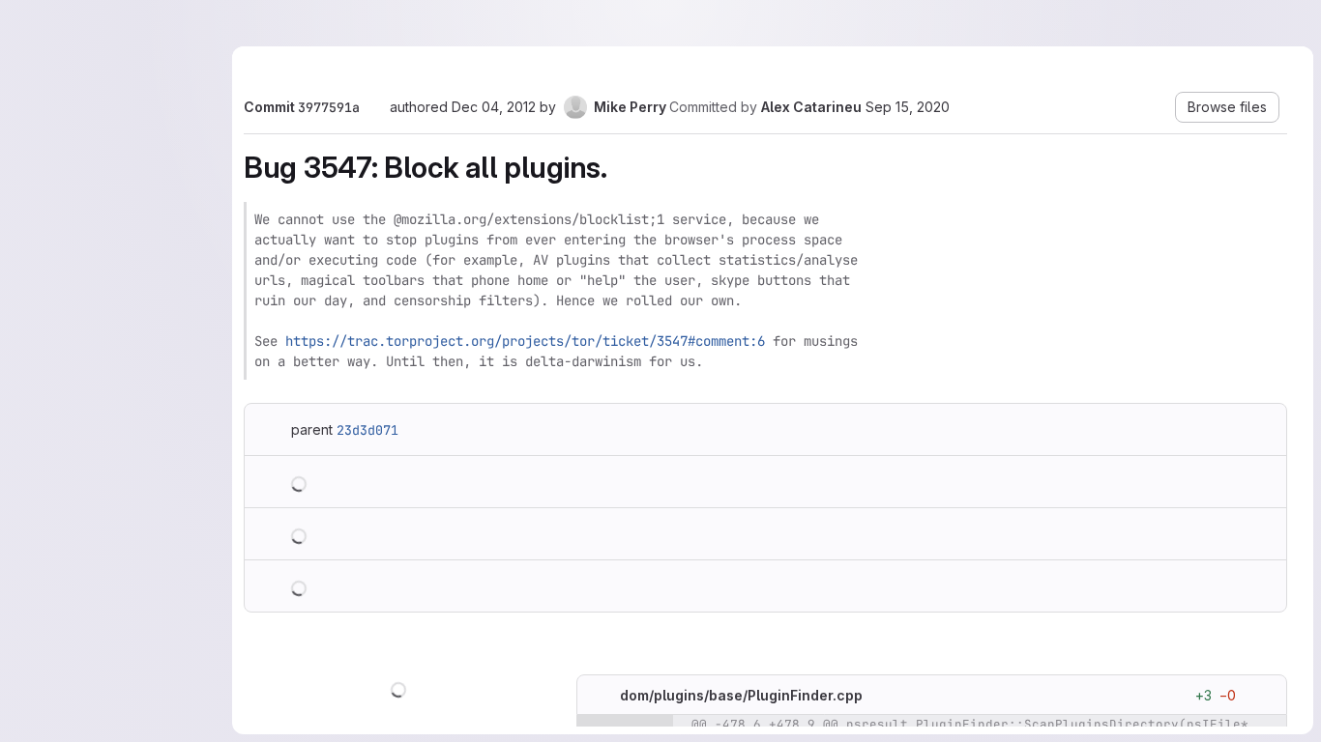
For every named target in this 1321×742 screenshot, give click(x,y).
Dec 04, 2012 (494, 107)
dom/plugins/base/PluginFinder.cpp (741, 695)
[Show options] (1263, 695)
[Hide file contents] (600, 695)
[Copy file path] (878, 695)
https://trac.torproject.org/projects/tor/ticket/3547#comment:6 (525, 341)
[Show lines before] (625, 725)
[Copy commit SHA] (374, 108)
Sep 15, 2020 (908, 107)
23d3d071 (367, 430)
